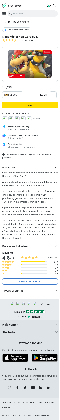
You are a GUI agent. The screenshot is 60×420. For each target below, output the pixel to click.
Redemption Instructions (15, 245)
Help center (10, 324)
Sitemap (6, 407)
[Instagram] (10, 387)
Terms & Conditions (12, 290)
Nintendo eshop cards (18, 22)
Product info (8, 167)
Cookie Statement (46, 402)
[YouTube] (33, 387)
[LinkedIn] (48, 387)
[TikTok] (25, 387)
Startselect (9, 332)
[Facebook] (17, 387)
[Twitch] (41, 387)
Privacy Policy (29, 402)
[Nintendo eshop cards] (5, 22)
